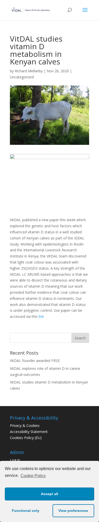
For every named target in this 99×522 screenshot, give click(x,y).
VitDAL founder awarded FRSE (35, 360)
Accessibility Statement (29, 431)
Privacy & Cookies (25, 425)
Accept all (49, 494)
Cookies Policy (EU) (26, 437)
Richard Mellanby (29, 70)
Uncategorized (22, 77)
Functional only (25, 511)
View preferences (73, 511)
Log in (15, 460)
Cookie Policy (33, 476)
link (41, 316)
